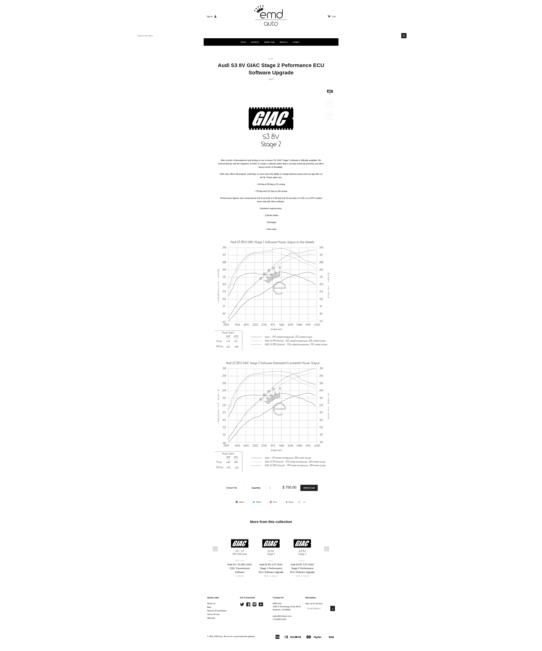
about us (284, 42)
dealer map (269, 42)
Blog (209, 607)
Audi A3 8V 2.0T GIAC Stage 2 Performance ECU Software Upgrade (302, 568)
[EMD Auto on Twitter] (242, 605)
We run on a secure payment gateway (239, 636)
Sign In (209, 16)
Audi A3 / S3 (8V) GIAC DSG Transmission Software (239, 568)
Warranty (211, 618)
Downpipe (271, 222)
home (243, 42)
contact (296, 42)
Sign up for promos (314, 603)
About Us (211, 603)
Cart (334, 16)
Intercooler (272, 229)
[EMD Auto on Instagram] (254, 605)
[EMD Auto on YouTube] (261, 605)
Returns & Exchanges (217, 611)
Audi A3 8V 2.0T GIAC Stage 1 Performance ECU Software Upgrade (271, 568)
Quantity (256, 488)
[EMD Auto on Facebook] (248, 605)
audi (271, 59)
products (255, 42)
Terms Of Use (213, 614)
